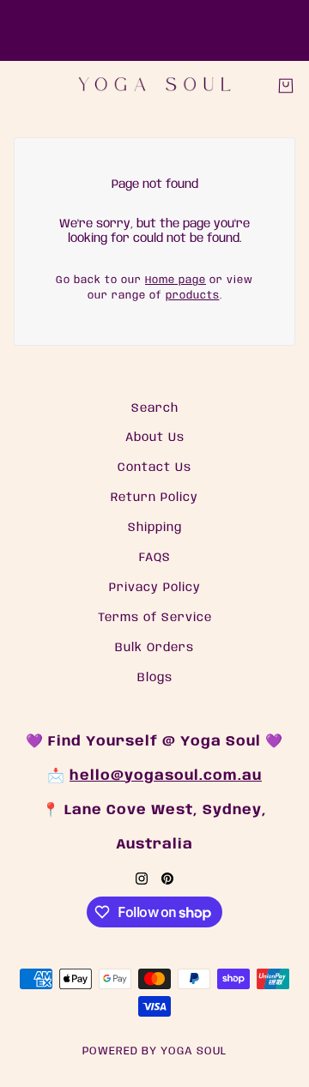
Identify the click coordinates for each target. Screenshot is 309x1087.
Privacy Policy (155, 588)
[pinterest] (167, 878)
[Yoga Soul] (154, 85)
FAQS (155, 558)
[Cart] (285, 85)
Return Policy (154, 498)
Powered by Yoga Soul (154, 1051)
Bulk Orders (154, 648)
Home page (175, 280)
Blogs (155, 678)
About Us (155, 438)
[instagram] (141, 878)
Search (155, 408)
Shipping (155, 528)
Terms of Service (155, 618)
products (193, 295)
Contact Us (154, 468)
